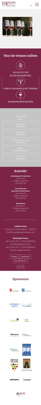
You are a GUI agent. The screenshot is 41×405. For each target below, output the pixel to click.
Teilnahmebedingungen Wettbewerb (20, 141)
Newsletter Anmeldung (20, 157)
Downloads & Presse (20, 117)
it (28, 5)
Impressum (25, 257)
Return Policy (20, 261)
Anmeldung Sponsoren (20, 133)
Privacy (15, 257)
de (31, 5)
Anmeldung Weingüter (20, 125)
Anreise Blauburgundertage (20, 149)
